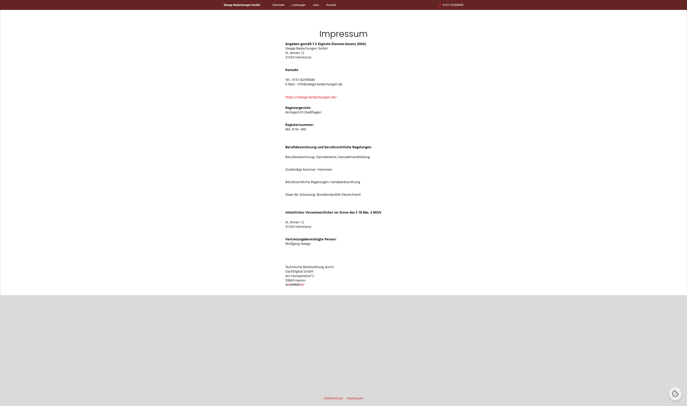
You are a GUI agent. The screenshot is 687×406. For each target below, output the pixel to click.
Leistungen (299, 5)
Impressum (355, 398)
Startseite (278, 5)
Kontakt (331, 5)
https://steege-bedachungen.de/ (311, 97)
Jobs (316, 5)
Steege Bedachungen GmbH (242, 5)
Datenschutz (333, 398)
